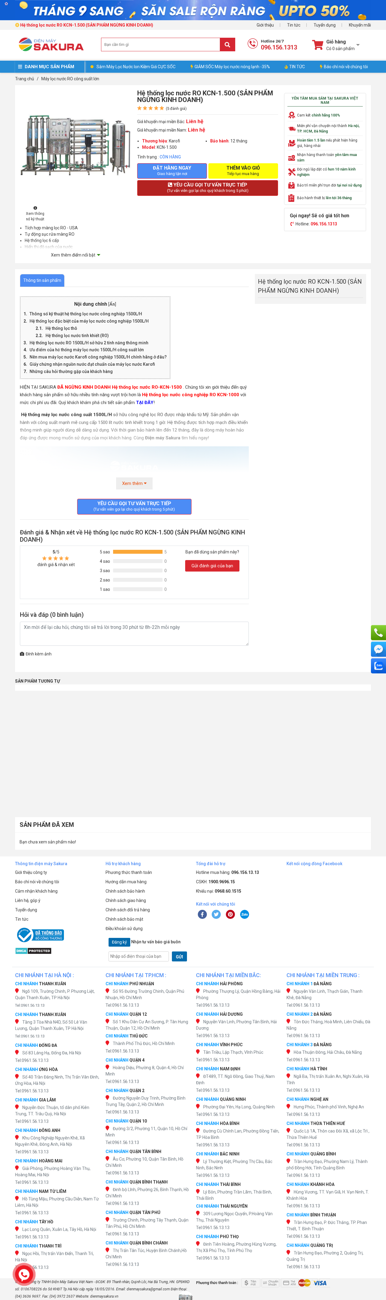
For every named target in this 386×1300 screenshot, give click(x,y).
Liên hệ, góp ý (27, 900)
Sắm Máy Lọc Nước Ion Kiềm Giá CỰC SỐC (136, 66)
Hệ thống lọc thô (62, 328)
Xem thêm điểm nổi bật (73, 255)
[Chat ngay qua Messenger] (378, 649)
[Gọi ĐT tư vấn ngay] (378, 632)
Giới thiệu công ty (31, 872)
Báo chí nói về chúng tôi (346, 66)
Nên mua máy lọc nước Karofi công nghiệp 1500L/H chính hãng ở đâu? (98, 357)
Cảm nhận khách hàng (36, 891)
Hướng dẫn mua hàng (126, 881)
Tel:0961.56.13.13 (30, 1005)
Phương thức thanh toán (129, 872)
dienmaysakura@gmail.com (148, 1289)
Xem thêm (133, 483)
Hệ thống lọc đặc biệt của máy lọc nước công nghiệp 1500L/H (89, 321)
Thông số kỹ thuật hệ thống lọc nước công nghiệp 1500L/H (86, 313)
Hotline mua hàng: (227, 872)
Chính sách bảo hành (125, 891)
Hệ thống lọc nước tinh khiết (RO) (77, 335)
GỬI (179, 956)
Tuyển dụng (325, 25)
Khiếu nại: (218, 891)
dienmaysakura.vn (104, 1296)
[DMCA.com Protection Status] (57, 950)
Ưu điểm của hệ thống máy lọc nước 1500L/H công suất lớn (87, 349)
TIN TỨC (297, 66)
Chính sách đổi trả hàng (128, 909)
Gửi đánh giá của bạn (212, 566)
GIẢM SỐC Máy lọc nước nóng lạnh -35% (232, 66)
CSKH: (215, 881)
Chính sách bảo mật (124, 919)
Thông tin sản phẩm (42, 280)
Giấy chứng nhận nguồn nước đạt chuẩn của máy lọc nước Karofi (92, 364)
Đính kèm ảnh (39, 654)
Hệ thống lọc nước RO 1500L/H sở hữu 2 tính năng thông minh (89, 342)
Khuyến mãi (360, 25)
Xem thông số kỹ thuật (35, 216)
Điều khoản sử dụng (124, 928)
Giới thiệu (265, 25)
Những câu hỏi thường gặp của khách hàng (71, 371)
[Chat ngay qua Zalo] (378, 666)
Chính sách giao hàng (126, 900)
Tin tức (293, 25)
